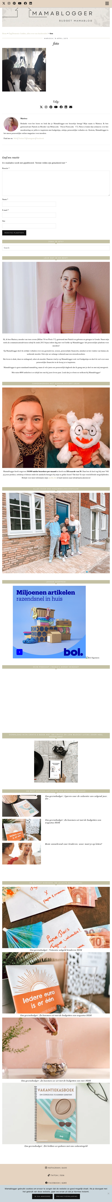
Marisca (48, 38)
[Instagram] (9, 3)
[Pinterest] (14, 3)
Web (15, 138)
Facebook (40, 138)
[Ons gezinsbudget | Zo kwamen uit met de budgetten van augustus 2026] (21, 829)
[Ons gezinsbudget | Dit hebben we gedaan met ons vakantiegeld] (56, 1113)
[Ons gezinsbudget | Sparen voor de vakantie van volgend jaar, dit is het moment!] (21, 806)
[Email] (70, 107)
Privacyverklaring (67, 1196)
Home (4, 33)
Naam (5, 199)
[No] (108, 1193)
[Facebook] (25, 3)
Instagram (31, 138)
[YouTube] (20, 3)
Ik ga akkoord (42, 1196)
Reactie (6, 168)
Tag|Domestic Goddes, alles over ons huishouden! (28, 33)
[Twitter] (3, 3)
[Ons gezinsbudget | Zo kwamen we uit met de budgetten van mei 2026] (56, 1048)
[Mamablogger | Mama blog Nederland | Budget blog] (56, 13)
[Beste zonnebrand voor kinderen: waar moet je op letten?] (21, 853)
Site (3, 221)
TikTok (57, 1175)
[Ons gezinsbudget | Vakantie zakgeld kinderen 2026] (56, 917)
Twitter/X (22, 138)
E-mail (5, 210)
